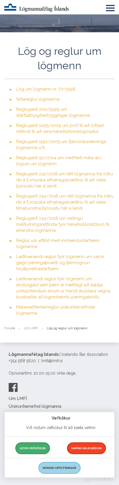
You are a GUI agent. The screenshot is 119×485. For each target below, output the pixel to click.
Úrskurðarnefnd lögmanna (35, 406)
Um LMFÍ (31, 328)
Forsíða (9, 328)
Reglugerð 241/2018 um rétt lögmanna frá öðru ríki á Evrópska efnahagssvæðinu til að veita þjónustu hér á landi (64, 180)
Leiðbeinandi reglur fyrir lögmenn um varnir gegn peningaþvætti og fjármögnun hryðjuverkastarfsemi (60, 262)
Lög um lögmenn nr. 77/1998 (45, 89)
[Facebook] (13, 387)
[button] (110, 7)
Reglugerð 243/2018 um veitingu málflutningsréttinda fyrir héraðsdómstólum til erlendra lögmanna (62, 224)
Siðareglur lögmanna (38, 99)
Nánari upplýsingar (59, 467)
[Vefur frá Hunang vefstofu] (98, 480)
